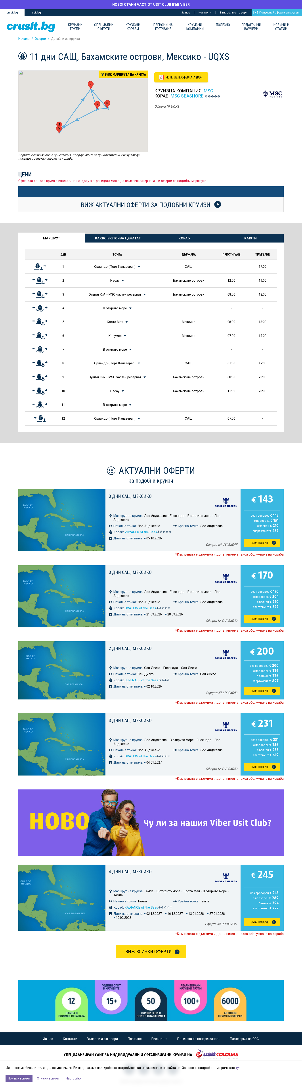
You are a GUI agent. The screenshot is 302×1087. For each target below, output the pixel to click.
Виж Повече (260, 543)
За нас (185, 12)
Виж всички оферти (148, 951)
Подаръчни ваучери (251, 27)
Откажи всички (48, 1078)
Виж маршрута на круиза (125, 74)
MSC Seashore (187, 96)
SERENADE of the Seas (141, 680)
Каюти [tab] (250, 238)
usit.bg (36, 12)
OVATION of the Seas (140, 608)
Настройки (73, 1078)
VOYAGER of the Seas (141, 532)
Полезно (223, 25)
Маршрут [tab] (51, 238)
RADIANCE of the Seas (141, 907)
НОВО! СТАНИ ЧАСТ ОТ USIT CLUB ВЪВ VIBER (151, 4)
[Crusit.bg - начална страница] (31, 26)
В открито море (115, 308)
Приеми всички (19, 1078)
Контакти (205, 12)
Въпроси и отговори (233, 12)
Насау (114, 281)
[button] (59, 129)
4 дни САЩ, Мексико (130, 871)
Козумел (115, 336)
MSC (208, 91)
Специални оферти (103, 27)
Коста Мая (115, 322)
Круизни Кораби (133, 27)
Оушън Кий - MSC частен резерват (115, 294)
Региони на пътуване (163, 27)
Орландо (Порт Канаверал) (115, 267)
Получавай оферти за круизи (279, 12)
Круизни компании (195, 27)
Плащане (135, 1039)
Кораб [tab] (184, 238)
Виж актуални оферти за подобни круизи (146, 204)
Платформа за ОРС (244, 1039)
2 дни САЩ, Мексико (130, 648)
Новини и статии (281, 27)
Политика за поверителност (198, 1039)
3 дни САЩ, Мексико (130, 496)
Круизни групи (75, 27)
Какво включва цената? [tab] (118, 238)
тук (238, 1068)
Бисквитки (159, 1039)
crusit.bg (12, 12)
